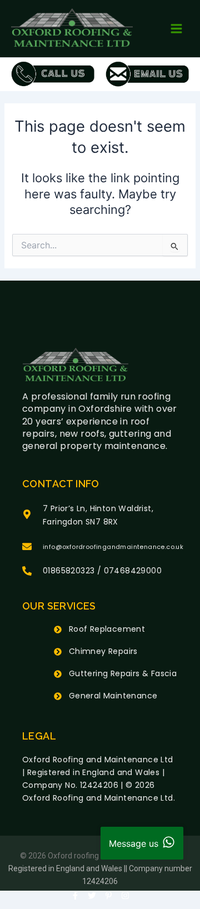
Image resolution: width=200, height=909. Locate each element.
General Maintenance (113, 695)
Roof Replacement (107, 629)
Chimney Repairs (103, 651)
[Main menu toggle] (176, 28)
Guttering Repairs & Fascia (123, 673)
